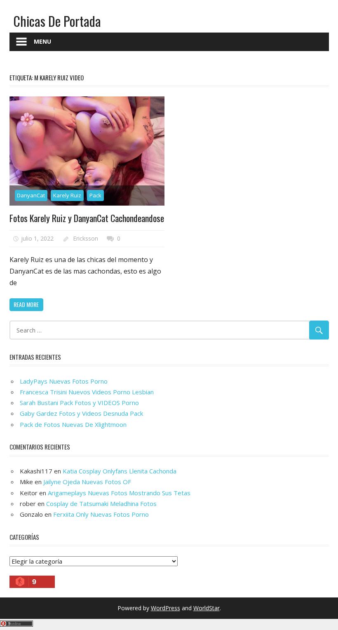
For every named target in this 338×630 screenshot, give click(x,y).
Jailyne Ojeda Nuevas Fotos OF (87, 482)
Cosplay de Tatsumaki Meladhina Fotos (101, 503)
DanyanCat (31, 195)
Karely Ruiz (67, 195)
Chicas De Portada (57, 20)
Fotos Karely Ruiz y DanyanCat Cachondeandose (86, 218)
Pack (95, 195)
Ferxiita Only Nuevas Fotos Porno (101, 514)
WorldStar (206, 608)
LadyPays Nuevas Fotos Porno (64, 381)
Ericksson (85, 238)
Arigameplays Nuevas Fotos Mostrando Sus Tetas (119, 493)
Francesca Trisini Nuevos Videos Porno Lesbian (87, 392)
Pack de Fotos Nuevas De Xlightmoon (73, 424)
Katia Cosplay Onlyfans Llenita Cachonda (119, 471)
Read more (26, 304)
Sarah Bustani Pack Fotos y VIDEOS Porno (79, 402)
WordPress (165, 608)
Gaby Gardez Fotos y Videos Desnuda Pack (81, 413)
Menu (42, 41)
